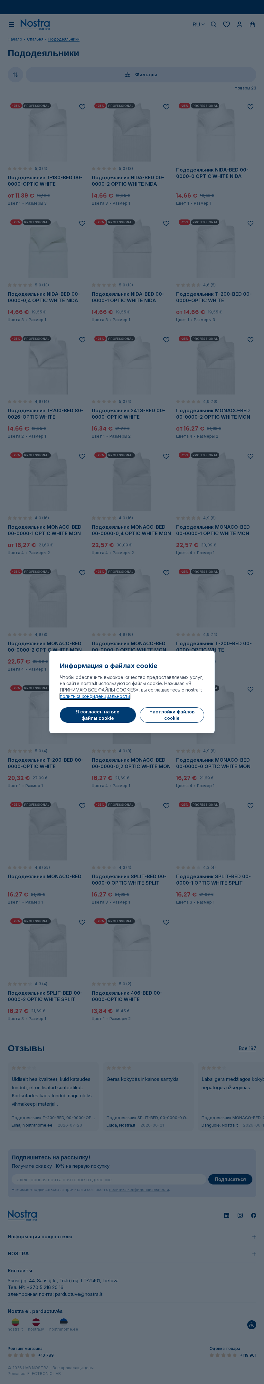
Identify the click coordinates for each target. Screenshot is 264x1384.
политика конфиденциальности (95, 696)
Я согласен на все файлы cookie (97, 715)
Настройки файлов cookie (171, 715)
